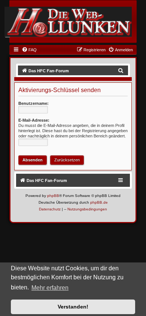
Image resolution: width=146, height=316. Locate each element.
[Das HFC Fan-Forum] (68, 22)
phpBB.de (99, 202)
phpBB (53, 196)
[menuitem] (29, 49)
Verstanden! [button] (73, 307)
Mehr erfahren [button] (50, 288)
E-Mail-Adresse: (33, 120)
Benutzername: (33, 103)
